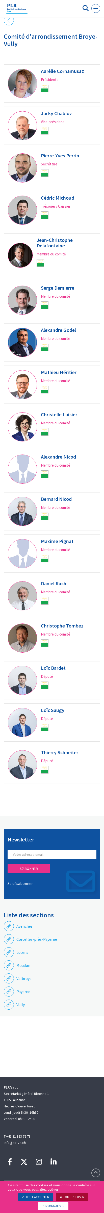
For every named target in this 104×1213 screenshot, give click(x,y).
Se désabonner (20, 883)
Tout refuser (73, 1197)
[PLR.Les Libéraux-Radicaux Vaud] (17, 11)
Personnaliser (53, 1206)
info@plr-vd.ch (15, 1142)
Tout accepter (37, 1197)
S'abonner (29, 868)
